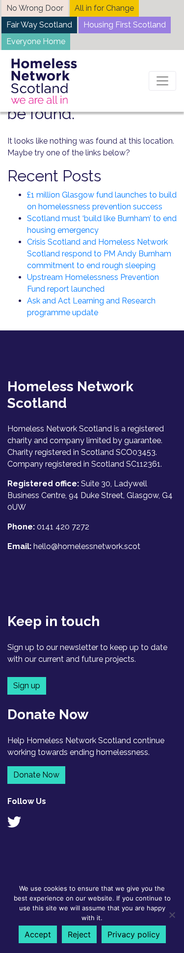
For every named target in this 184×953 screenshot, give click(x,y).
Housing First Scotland (124, 24)
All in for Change (104, 8)
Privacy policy (133, 934)
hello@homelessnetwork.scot (86, 546)
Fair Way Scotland (39, 24)
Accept (38, 934)
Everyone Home (35, 41)
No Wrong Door (34, 8)
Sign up (26, 685)
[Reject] (172, 915)
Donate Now (36, 774)
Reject (79, 934)
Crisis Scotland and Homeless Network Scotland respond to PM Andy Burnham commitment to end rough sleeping (99, 253)
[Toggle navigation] (162, 81)
